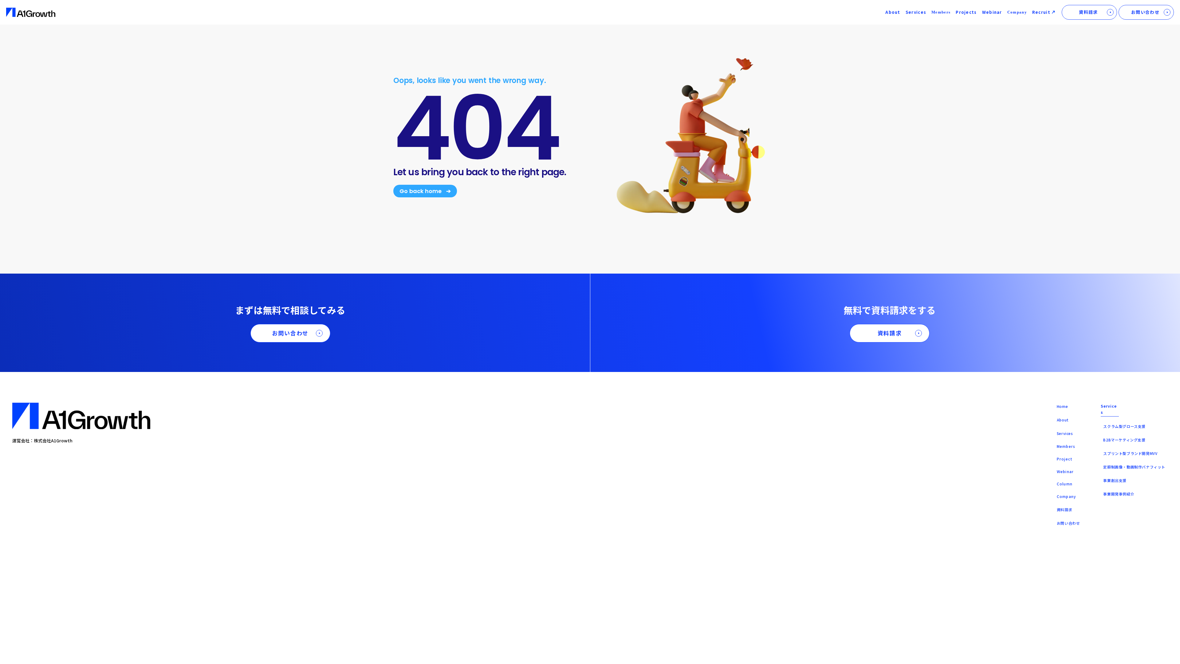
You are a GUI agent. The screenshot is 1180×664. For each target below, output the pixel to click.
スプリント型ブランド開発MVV (1130, 453)
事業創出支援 (1115, 480)
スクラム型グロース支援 (1124, 426)
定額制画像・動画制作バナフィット (1134, 466)
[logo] (30, 12)
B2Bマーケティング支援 (1124, 439)
